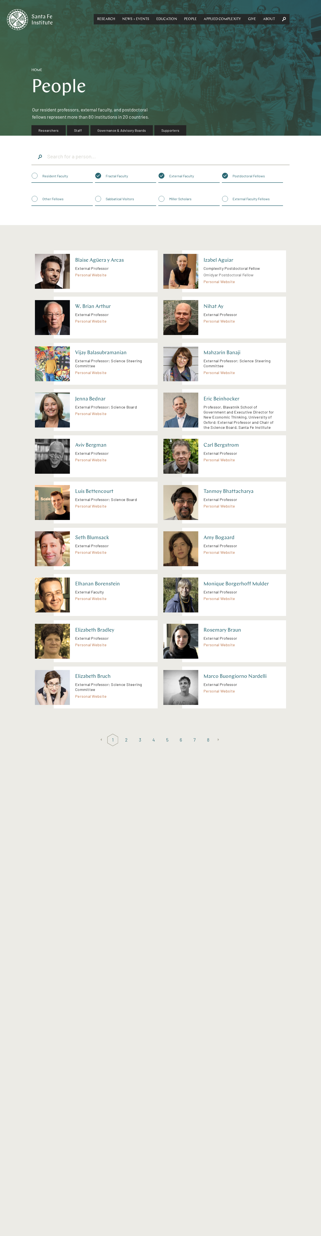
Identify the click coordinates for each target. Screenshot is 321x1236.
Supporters (170, 130)
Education (166, 19)
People (190, 19)
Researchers (48, 130)
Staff (78, 130)
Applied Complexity (222, 19)
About (269, 19)
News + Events (135, 19)
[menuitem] (48, 130)
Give (252, 19)
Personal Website (91, 274)
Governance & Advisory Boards (121, 130)
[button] (106, 19)
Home (36, 70)
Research (106, 19)
